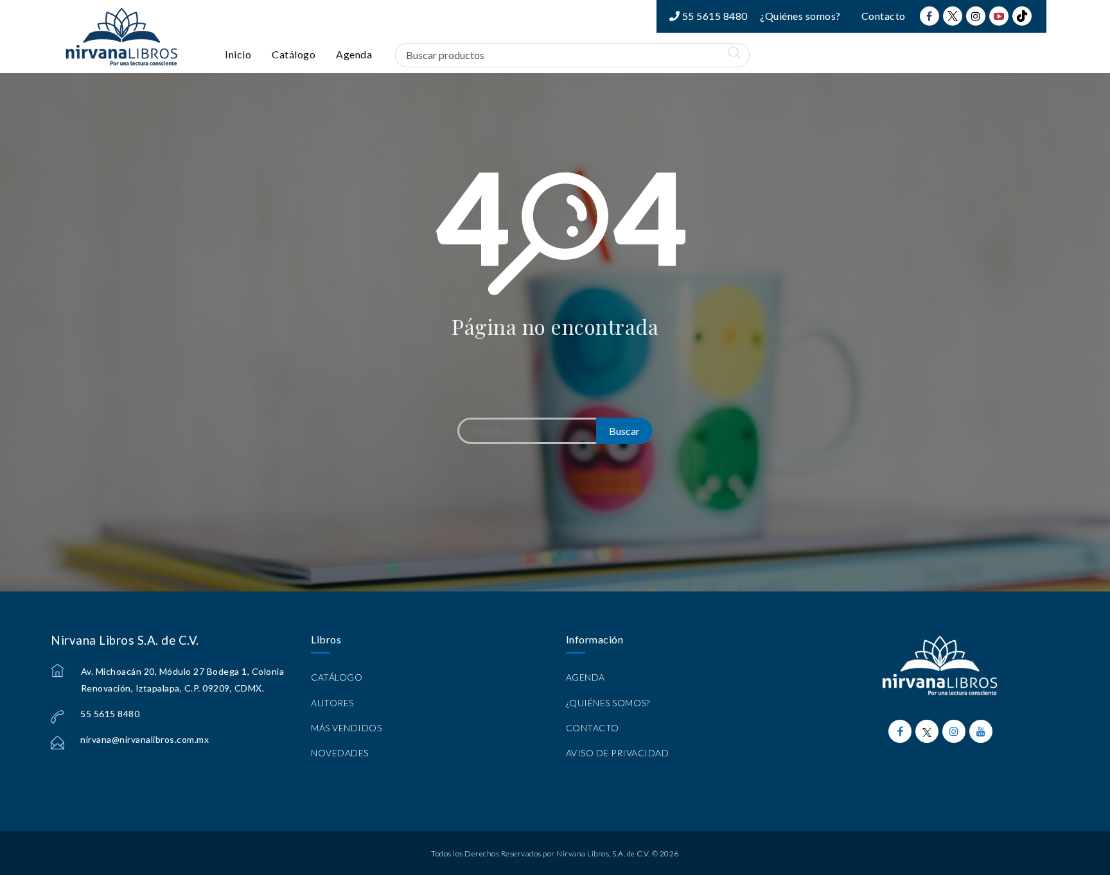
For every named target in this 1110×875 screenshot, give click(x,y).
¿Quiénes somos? (800, 16)
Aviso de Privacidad (617, 752)
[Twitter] (952, 16)
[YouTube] (999, 16)
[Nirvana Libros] (121, 36)
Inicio (238, 54)
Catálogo (293, 54)
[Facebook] (929, 16)
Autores (332, 702)
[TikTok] (1022, 16)
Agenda (354, 54)
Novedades (340, 752)
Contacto (883, 16)
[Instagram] (975, 16)
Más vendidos (346, 727)
